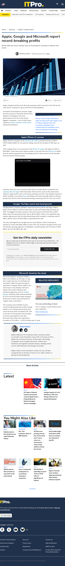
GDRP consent (50, 546)
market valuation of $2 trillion (20, 123)
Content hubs (53, 11)
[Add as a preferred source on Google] (6, 515)
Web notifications (51, 543)
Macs (25, 196)
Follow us (50, 100)
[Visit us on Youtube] (16, 530)
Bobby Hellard (25, 54)
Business (8, 11)
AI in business (39, 14)
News (48, 54)
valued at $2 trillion (32, 141)
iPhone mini (52, 151)
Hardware (23, 11)
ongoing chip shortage (11, 192)
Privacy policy (27, 543)
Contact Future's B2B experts (32, 550)
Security (43, 11)
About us (26, 540)
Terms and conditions (7, 543)
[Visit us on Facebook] (2, 530)
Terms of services (29, 255)
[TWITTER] (22, 330)
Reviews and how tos (52, 14)
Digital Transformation (26, 30)
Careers (2, 550)
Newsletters (26, 546)
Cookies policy (4, 546)
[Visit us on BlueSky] (21, 530)
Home (4, 30)
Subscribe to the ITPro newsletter (22, 14)
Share (7, 100)
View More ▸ (32, 488)
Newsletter (58, 100)
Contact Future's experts (8, 540)
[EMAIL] (26, 330)
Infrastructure (33, 11)
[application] (32, 173)
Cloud (16, 11)
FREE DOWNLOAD (41, 312)
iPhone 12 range (38, 149)
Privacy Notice (10, 257)
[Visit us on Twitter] (9, 530)
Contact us (49, 540)
